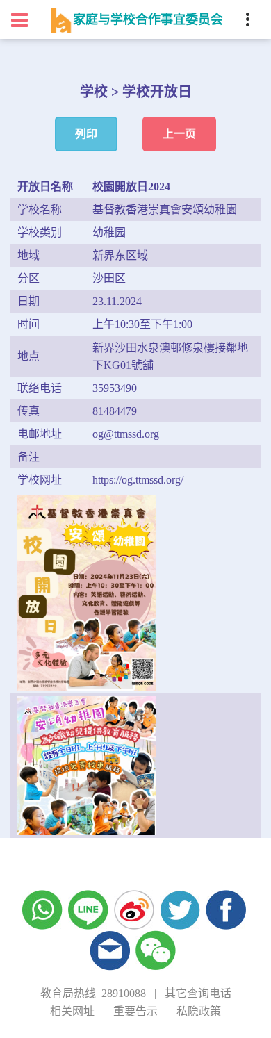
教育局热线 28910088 (93, 993)
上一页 (179, 134)
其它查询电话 (198, 993)
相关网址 (72, 1011)
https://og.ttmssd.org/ (137, 480)
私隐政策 (198, 1011)
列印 (86, 134)
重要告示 (135, 1011)
